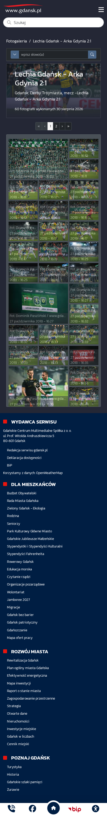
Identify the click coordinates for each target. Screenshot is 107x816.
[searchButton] (92, 55)
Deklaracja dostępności (24, 457)
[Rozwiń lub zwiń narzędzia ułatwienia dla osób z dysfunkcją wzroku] (95, 809)
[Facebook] (32, 809)
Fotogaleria (16, 41)
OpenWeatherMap (49, 472)
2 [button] (56, 126)
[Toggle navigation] (101, 10)
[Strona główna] (11, 809)
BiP (9, 465)
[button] (62, 126)
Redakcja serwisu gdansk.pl (27, 450)
